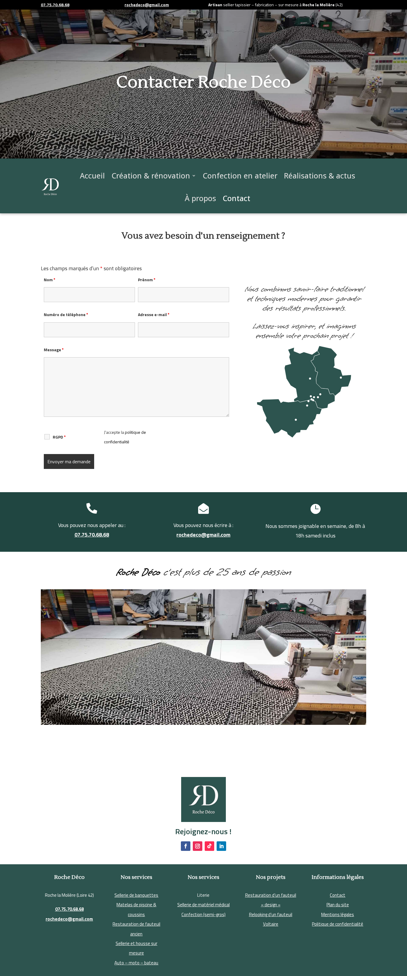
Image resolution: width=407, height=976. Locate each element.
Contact (236, 198)
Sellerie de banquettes (136, 895)
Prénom (147, 279)
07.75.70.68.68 (91, 535)
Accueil (92, 175)
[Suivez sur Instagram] (197, 846)
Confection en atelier (240, 175)
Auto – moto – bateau (136, 962)
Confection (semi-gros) (203, 914)
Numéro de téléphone (66, 314)
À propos (200, 198)
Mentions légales (337, 914)
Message (54, 349)
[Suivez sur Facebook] (185, 846)
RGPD (59, 437)
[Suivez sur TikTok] (209, 846)
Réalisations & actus (319, 175)
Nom (49, 279)
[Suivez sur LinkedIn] (221, 846)
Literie (203, 895)
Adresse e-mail (154, 314)
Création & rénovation (150, 175)
